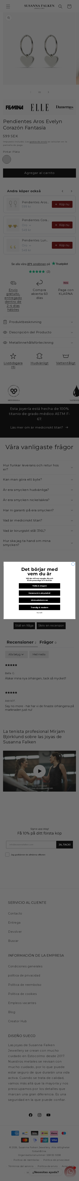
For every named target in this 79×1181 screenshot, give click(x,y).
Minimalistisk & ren (39, 600)
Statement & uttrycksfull (39, 593)
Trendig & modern (39, 607)
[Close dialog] (73, 564)
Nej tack (39, 613)
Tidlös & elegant (39, 586)
